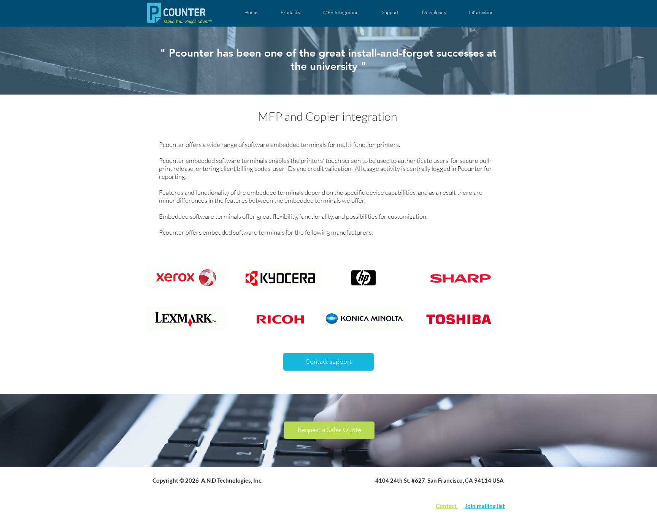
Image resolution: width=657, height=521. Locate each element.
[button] (290, 12)
